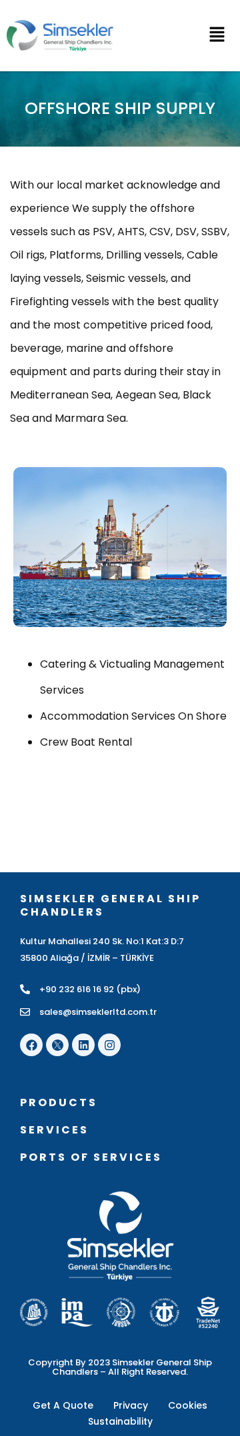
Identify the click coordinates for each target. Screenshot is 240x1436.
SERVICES (54, 1129)
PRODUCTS (58, 1102)
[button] (180, 36)
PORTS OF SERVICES (91, 1157)
